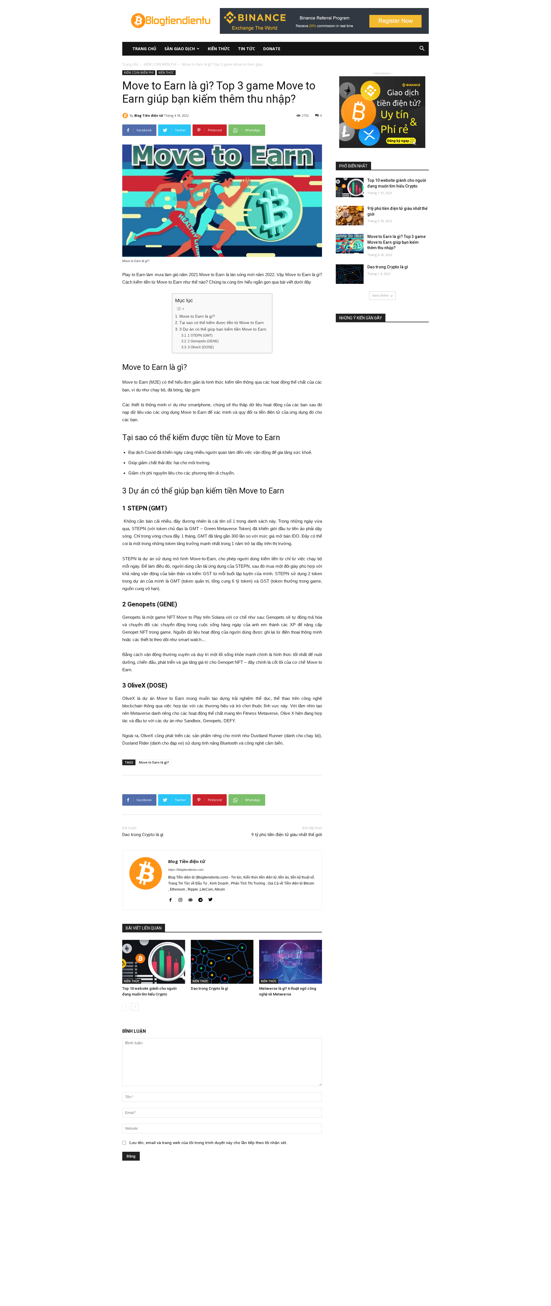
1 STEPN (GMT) (200, 335)
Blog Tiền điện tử (148, 115)
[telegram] (200, 899)
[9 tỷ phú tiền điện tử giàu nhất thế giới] (350, 215)
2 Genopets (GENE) (203, 341)
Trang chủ (130, 64)
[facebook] (170, 899)
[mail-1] (190, 899)
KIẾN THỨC (219, 48)
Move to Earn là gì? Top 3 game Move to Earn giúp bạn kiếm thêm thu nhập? (396, 242)
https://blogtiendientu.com (185, 869)
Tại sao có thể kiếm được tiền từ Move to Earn (221, 323)
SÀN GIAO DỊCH (179, 48)
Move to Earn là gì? (197, 316)
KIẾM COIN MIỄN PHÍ (160, 64)
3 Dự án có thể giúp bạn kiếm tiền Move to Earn (222, 329)
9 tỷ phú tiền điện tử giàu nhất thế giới (286, 834)
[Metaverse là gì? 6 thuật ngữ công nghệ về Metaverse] (290, 962)
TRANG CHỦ (144, 48)
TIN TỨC (246, 48)
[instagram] (180, 899)
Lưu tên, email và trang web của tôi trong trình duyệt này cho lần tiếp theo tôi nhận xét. (208, 1142)
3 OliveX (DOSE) (201, 347)
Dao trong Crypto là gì (142, 834)
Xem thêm (380, 295)
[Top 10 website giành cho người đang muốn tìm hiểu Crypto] (153, 962)
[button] (422, 49)
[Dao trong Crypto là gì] (222, 962)
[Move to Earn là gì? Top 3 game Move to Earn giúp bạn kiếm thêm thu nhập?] (350, 243)
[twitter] (210, 899)
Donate (271, 48)
